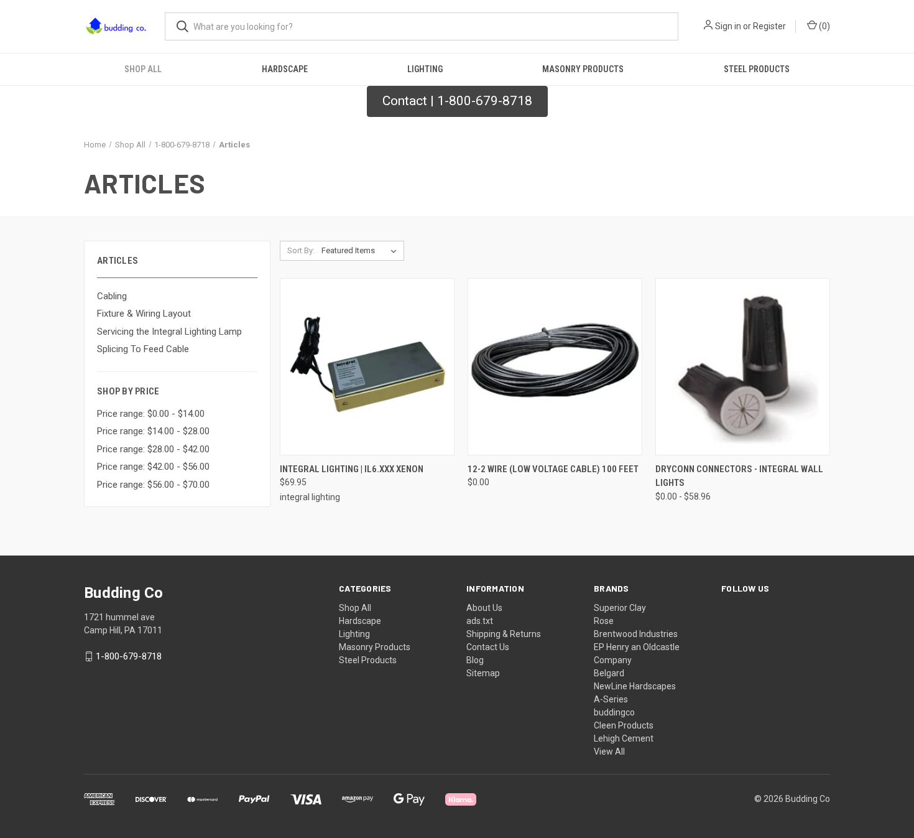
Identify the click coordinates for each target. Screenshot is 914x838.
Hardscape (285, 69)
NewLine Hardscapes (635, 686)
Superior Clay (620, 608)
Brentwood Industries (636, 634)
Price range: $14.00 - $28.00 (153, 431)
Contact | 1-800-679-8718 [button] (457, 100)
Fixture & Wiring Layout (144, 313)
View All (609, 752)
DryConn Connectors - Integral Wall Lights (739, 476)
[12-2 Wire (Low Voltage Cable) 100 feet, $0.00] (555, 367)
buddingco (614, 712)
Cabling (112, 296)
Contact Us (487, 647)
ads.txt (479, 621)
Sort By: (301, 250)
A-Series (611, 699)
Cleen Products (623, 725)
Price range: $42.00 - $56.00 (153, 466)
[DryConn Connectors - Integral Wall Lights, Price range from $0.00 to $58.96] (743, 367)
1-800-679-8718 (129, 656)
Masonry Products (583, 69)
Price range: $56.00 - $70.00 (153, 484)
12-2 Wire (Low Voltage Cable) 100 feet (553, 469)
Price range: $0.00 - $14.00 (151, 413)
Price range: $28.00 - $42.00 (153, 449)
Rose (604, 621)
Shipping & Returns (503, 634)
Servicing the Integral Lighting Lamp (169, 331)
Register (769, 26)
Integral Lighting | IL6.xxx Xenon (351, 469)
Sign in (728, 26)
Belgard (609, 673)
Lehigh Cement (623, 738)
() (823, 26)
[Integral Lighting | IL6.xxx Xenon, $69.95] (367, 367)
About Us (484, 608)
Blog (475, 660)
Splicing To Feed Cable (143, 349)
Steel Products (757, 69)
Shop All (143, 69)
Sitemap (483, 673)
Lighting (425, 69)
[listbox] (362, 250)
